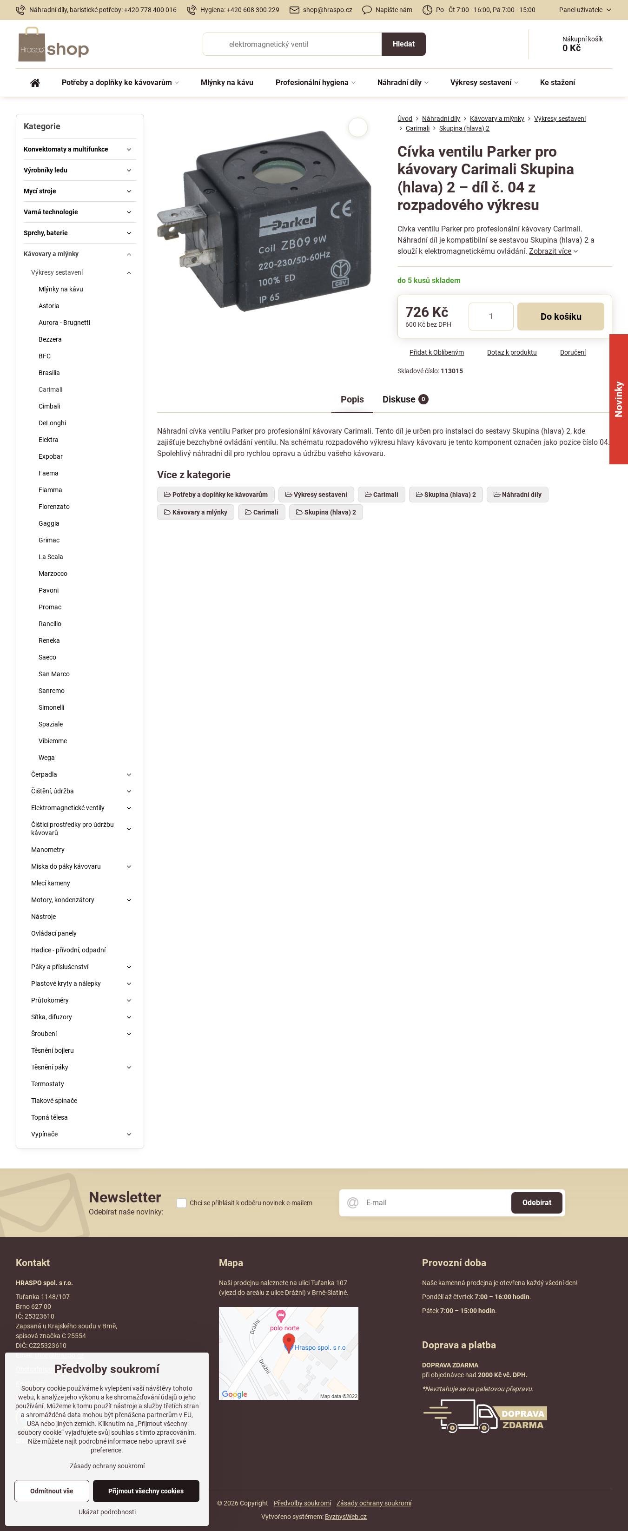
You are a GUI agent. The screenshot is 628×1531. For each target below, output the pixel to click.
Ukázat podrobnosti (107, 1512)
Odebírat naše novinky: (126, 1212)
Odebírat (536, 1202)
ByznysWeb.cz (346, 1516)
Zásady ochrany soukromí (374, 1503)
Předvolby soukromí (302, 1503)
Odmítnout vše (51, 1491)
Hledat (404, 44)
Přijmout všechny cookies (146, 1491)
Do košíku (561, 316)
